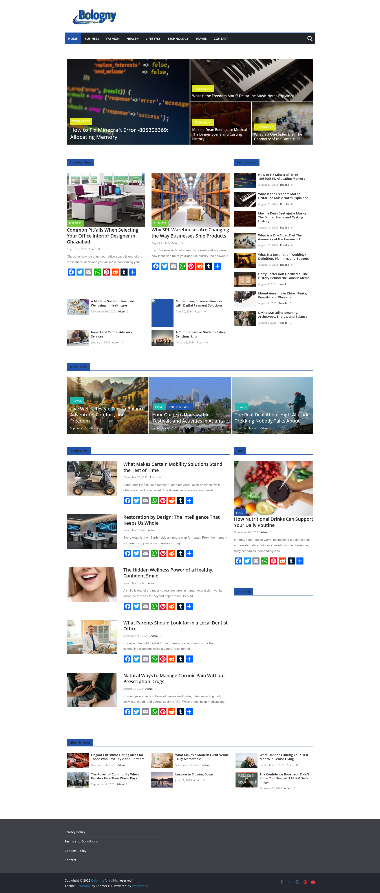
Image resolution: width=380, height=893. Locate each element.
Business (92, 38)
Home (73, 38)
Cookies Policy (75, 851)
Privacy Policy (75, 832)
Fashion (113, 38)
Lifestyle (153, 38)
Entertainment (180, 407)
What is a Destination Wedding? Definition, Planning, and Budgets (283, 256)
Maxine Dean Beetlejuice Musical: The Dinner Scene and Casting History (220, 134)
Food (239, 513)
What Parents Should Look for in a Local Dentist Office (175, 626)
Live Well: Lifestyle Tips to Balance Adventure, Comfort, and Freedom (107, 415)
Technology (178, 38)
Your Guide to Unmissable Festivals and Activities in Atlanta (189, 418)
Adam (92, 249)
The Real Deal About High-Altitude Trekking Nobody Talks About (272, 418)
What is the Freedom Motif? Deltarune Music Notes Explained (243, 95)
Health (133, 38)
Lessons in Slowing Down (194, 774)
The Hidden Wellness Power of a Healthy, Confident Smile (168, 573)
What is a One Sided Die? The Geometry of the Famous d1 (278, 136)
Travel (201, 38)
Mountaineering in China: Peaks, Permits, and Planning (282, 295)
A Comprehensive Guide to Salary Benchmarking (201, 334)
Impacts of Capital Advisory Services (111, 334)
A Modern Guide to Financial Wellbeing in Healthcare (112, 303)
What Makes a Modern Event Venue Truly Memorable (202, 757)
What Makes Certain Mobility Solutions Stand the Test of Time (172, 467)
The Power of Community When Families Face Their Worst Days (115, 776)
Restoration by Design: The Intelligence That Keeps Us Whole (171, 520)
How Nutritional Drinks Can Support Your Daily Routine (273, 522)
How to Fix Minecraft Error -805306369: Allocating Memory (119, 133)
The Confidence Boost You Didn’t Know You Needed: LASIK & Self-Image (284, 778)
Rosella (284, 185)
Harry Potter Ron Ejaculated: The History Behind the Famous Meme (283, 276)
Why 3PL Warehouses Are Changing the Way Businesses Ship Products (190, 233)
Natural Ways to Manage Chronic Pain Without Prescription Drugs (174, 678)
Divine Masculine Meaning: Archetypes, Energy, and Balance (282, 314)
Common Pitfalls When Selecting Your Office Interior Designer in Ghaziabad (102, 236)
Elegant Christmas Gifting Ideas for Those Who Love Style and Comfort (117, 757)
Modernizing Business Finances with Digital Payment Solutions (199, 303)
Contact (221, 38)
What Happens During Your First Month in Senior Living (284, 757)
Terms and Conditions (81, 841)
